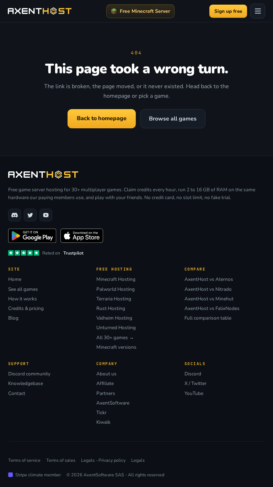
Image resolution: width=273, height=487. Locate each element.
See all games (23, 289)
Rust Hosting (110, 308)
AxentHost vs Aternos (208, 279)
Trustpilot (73, 253)
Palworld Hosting (115, 289)
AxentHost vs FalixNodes (212, 308)
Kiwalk (103, 422)
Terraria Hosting (113, 299)
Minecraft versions (116, 347)
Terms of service (24, 460)
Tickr (101, 413)
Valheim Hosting (114, 318)
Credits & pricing (26, 308)
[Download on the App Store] (81, 236)
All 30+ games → (115, 338)
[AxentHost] (39, 11)
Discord (192, 374)
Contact (16, 393)
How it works (22, 299)
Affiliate (105, 383)
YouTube (193, 393)
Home (14, 279)
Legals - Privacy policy (103, 460)
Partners (105, 393)
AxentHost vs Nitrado (208, 289)
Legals (138, 460)
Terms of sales (60, 460)
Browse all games (173, 119)
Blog (13, 318)
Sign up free (228, 11)
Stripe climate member (38, 475)
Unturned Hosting (116, 328)
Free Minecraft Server (145, 11)
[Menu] (257, 11)
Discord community (29, 374)
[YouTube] (45, 215)
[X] (30, 215)
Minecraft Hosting (115, 279)
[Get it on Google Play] (32, 236)
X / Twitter (195, 383)
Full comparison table (207, 318)
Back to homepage (102, 118)
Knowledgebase (25, 383)
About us (106, 374)
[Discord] (14, 215)
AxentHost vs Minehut (209, 299)
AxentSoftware (112, 403)
